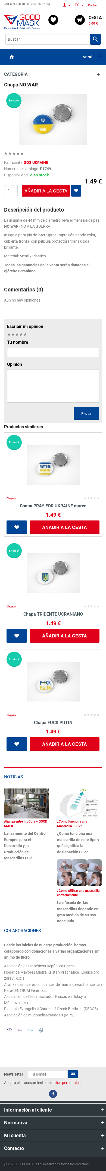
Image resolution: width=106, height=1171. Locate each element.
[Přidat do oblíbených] (76, 191)
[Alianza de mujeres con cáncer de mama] (19, 1030)
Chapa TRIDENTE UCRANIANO (53, 614)
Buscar (95, 39)
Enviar (86, 413)
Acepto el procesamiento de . (43, 1082)
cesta (95, 20)
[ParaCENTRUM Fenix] (30, 1030)
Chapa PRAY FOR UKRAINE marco (53, 505)
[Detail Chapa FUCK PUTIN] (53, 682)
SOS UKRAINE (36, 162)
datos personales (65, 1082)
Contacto (94, 5)
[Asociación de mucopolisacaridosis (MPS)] (40, 1030)
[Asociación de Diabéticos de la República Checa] (9, 1029)
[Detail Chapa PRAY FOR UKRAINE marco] (53, 465)
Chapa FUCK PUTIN (53, 722)
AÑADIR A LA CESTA (45, 191)
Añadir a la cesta (64, 527)
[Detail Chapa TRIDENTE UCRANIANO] (53, 573)
